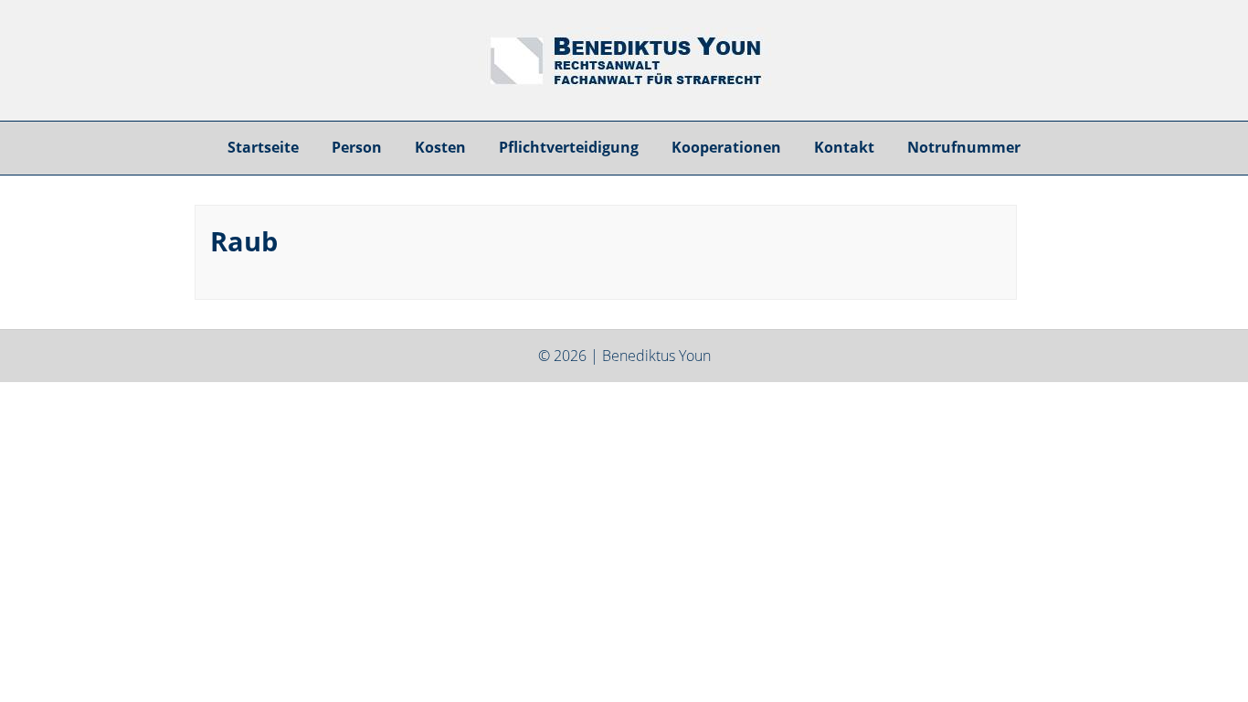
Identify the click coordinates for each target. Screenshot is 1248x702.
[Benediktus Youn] (624, 84)
